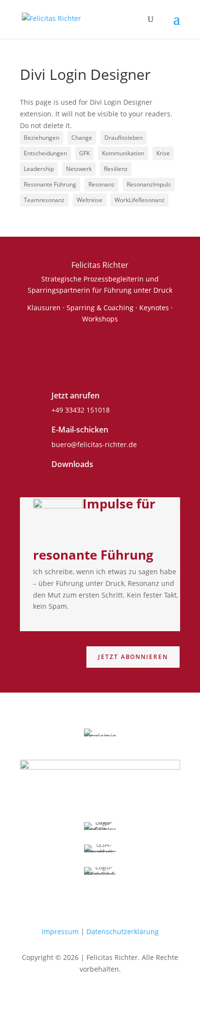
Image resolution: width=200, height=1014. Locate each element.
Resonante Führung (50, 184)
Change (81, 137)
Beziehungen (41, 137)
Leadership (39, 169)
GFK (84, 153)
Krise (163, 153)
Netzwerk (79, 169)
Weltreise (89, 200)
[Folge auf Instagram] (114, 348)
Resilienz (116, 169)
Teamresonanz (44, 200)
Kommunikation (123, 153)
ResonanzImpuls (149, 184)
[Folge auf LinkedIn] (81, 348)
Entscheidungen (45, 153)
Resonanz (101, 184)
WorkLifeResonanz (140, 200)
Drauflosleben (123, 137)
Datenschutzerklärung (122, 931)
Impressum (60, 931)
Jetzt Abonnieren (133, 657)
